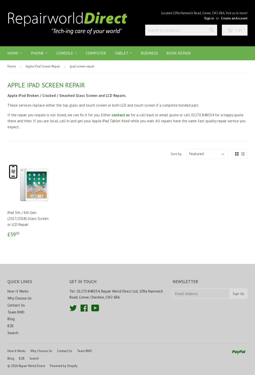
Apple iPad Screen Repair (43, 66)
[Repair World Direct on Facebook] (84, 309)
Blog (11, 318)
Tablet (122, 53)
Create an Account (234, 18)
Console (65, 53)
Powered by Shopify (63, 366)
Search (12, 332)
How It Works (18, 291)
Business (149, 53)
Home (13, 53)
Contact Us (16, 305)
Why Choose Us (19, 298)
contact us (121, 115)
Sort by (176, 154)
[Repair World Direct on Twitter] (73, 309)
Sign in (209, 18)
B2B (10, 325)
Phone (38, 53)
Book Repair (178, 53)
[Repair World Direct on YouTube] (95, 309)
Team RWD (15, 312)
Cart (238, 29)
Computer (96, 53)
